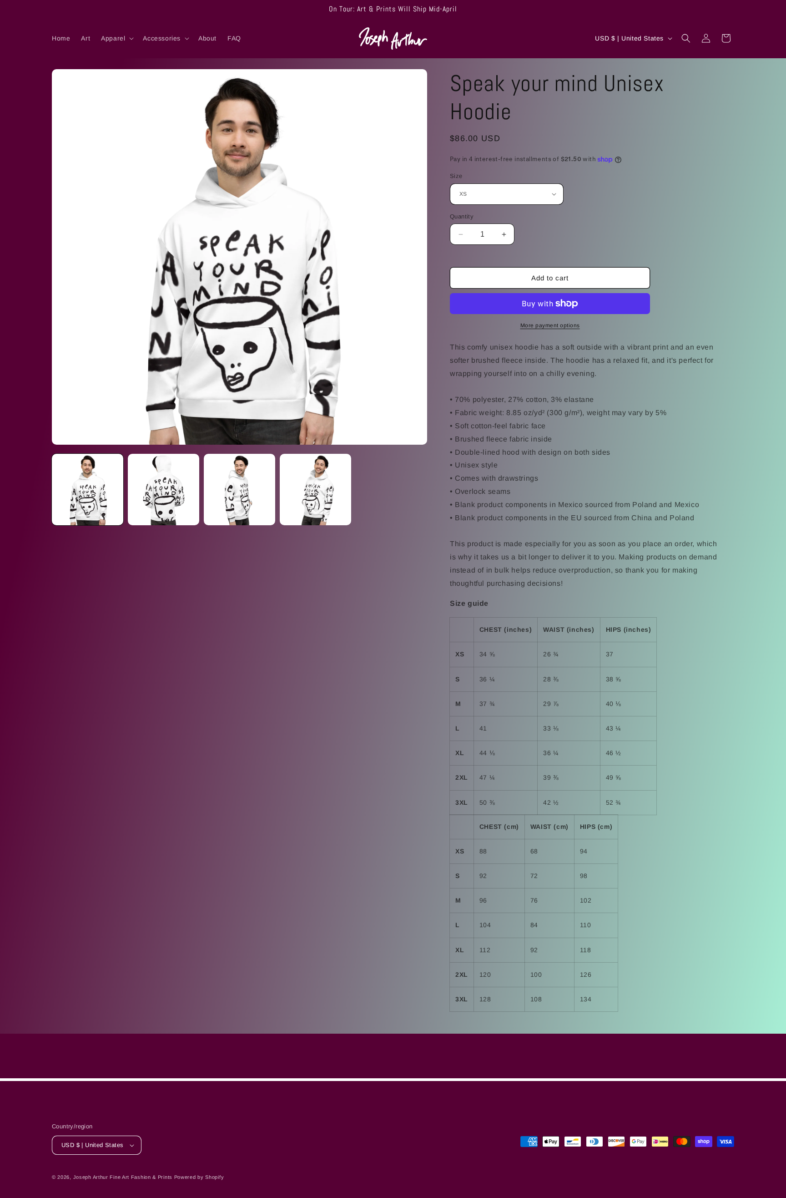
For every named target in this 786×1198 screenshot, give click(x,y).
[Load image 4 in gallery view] (315, 489)
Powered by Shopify (199, 1177)
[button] (116, 38)
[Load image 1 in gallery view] (87, 489)
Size (456, 176)
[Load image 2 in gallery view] (163, 489)
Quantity (462, 216)
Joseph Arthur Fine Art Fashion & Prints (122, 1177)
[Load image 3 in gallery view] (239, 489)
